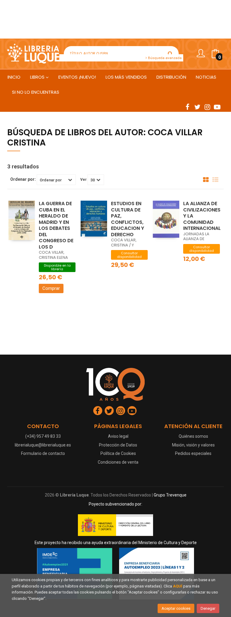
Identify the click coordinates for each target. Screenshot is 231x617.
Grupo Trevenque (170, 495)
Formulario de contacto (43, 453)
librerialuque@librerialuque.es (43, 445)
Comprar (51, 288)
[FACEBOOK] (187, 106)
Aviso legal (118, 436)
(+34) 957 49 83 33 (43, 436)
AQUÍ (177, 586)
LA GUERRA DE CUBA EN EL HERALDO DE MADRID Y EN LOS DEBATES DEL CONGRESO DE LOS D (56, 225)
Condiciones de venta (118, 462)
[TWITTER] (197, 106)
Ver (83, 179)
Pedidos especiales (193, 453)
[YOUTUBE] (217, 106)
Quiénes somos (193, 436)
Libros (38, 77)
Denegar (208, 608)
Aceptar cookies (176, 608)
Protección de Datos (118, 445)
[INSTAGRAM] (207, 106)
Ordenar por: (23, 179)
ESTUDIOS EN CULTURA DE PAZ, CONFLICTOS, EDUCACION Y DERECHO (127, 219)
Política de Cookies (118, 453)
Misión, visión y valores (193, 445)
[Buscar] (170, 53)
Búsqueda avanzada (164, 58)
